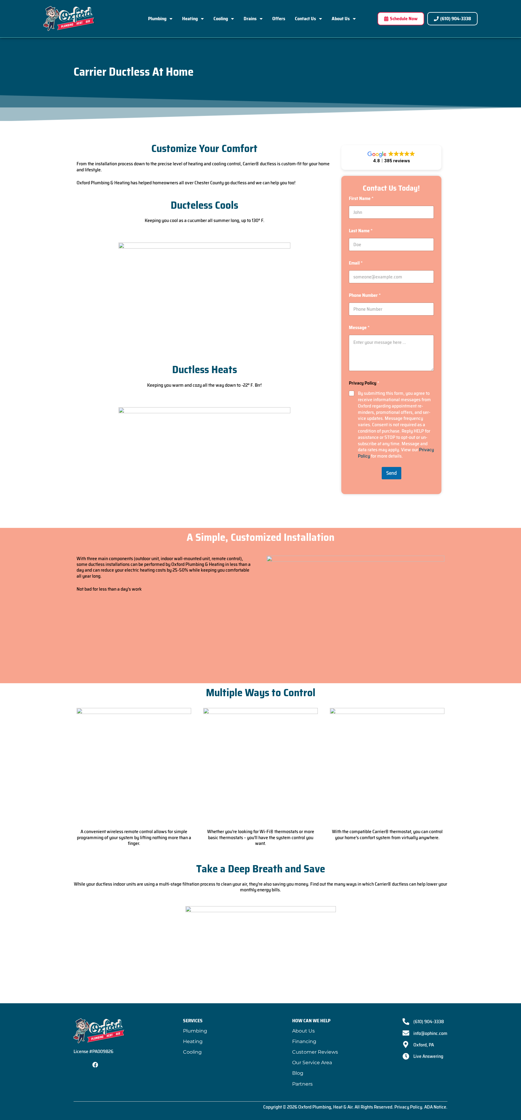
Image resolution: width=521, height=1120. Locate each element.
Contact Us (305, 19)
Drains (250, 19)
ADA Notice (435, 1107)
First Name (361, 198)
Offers (278, 19)
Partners (302, 1084)
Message (359, 327)
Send (391, 473)
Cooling (220, 19)
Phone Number (365, 295)
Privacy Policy (408, 1107)
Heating (190, 19)
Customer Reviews (315, 1052)
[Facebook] (95, 1065)
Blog (297, 1073)
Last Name (361, 230)
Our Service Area (312, 1062)
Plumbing (157, 19)
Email (356, 263)
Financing (304, 1041)
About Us (341, 19)
